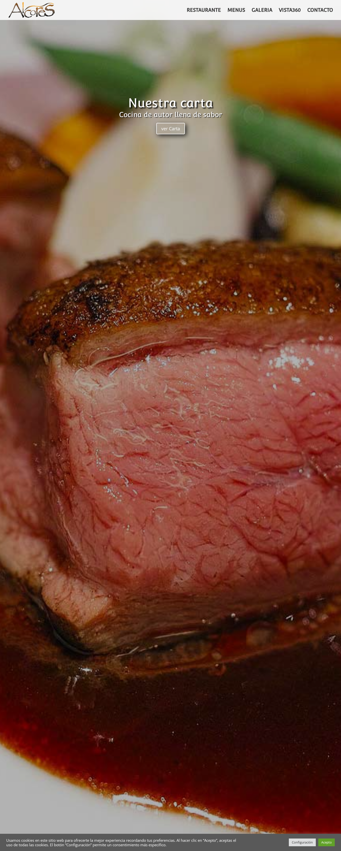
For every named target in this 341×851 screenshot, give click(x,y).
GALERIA (262, 10)
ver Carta (170, 129)
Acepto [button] (326, 842)
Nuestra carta (170, 103)
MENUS (236, 10)
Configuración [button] (302, 842)
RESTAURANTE (204, 10)
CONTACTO (320, 10)
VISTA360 (290, 10)
